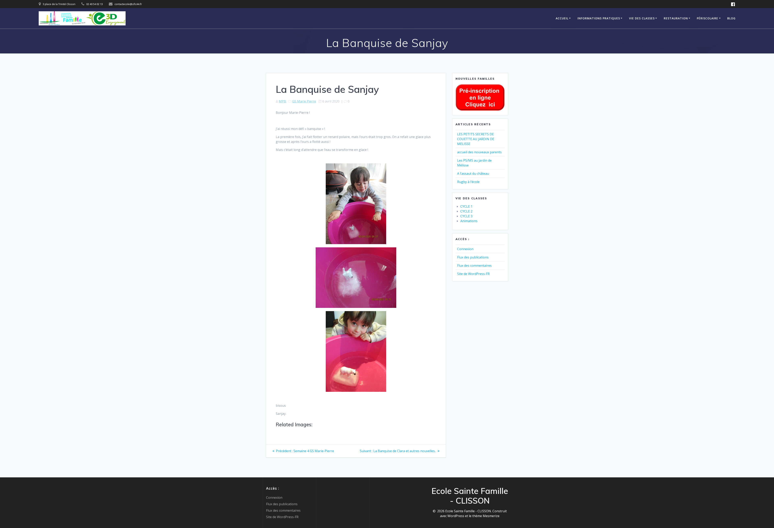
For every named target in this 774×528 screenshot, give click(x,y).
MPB (282, 101)
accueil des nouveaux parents (479, 152)
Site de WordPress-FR (473, 274)
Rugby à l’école (468, 182)
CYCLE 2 (466, 211)
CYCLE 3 (466, 216)
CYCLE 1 (466, 206)
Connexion (465, 249)
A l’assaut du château (473, 173)
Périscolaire (707, 18)
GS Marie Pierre (304, 101)
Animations (469, 221)
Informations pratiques (598, 18)
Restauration (676, 18)
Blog (731, 18)
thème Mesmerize (485, 516)
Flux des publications (473, 257)
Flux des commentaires (474, 265)
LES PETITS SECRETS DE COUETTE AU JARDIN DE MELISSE (475, 139)
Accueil (562, 18)
